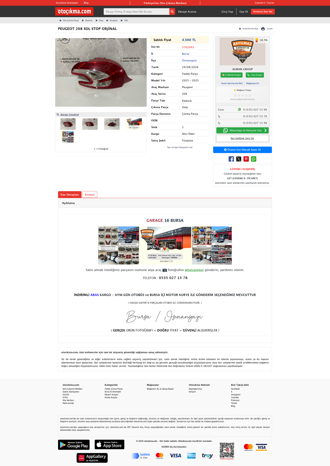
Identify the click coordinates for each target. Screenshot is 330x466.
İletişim (192, 392)
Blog (86, 2)
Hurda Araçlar (111, 397)
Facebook (235, 389)
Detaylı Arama (187, 11)
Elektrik (88, 20)
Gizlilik (66, 394)
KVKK (65, 397)
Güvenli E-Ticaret (264, 2)
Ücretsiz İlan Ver (263, 11)
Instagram (235, 394)
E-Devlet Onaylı (233, 75)
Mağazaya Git (252, 83)
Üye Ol (243, 11)
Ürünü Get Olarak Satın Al (244, 149)
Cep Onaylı (256, 75)
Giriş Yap (227, 11)
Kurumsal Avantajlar (67, 2)
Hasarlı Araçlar (111, 394)
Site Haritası (68, 400)
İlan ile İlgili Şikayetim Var (180, 147)
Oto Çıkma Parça (71, 20)
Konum (90, 194)
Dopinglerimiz (195, 389)
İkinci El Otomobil (113, 392)
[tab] (165, 203)
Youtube (235, 397)
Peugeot (113, 20)
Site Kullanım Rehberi (72, 389)
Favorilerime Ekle (250, 28)
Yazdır (270, 28)
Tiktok (234, 403)
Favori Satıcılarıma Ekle (232, 83)
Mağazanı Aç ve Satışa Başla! (160, 389)
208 (126, 20)
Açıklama (68, 203)
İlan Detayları (70, 194)
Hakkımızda (68, 403)
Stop (101, 20)
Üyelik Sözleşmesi (71, 392)
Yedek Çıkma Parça (114, 389)
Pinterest (235, 400)
